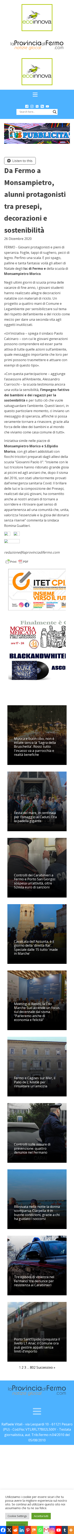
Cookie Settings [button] (17, 1516)
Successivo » (45, 1367)
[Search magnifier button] (55, 112)
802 (33, 1367)
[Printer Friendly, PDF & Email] (17, 561)
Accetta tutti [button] (41, 1516)
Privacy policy (17, 1524)
